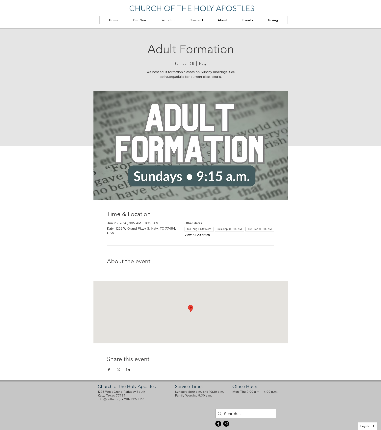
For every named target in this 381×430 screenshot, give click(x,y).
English (364, 426)
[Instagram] (226, 424)
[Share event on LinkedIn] (128, 369)
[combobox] (367, 426)
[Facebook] (218, 424)
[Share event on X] (118, 369)
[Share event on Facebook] (109, 369)
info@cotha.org (109, 399)
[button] (140, 20)
